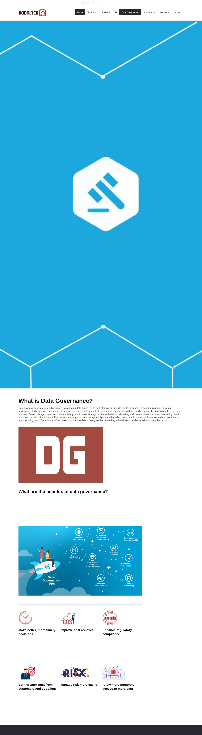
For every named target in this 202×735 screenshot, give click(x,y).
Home (80, 12)
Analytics (106, 12)
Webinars (164, 12)
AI (116, 12)
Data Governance (130, 12)
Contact (177, 12)
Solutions (147, 12)
